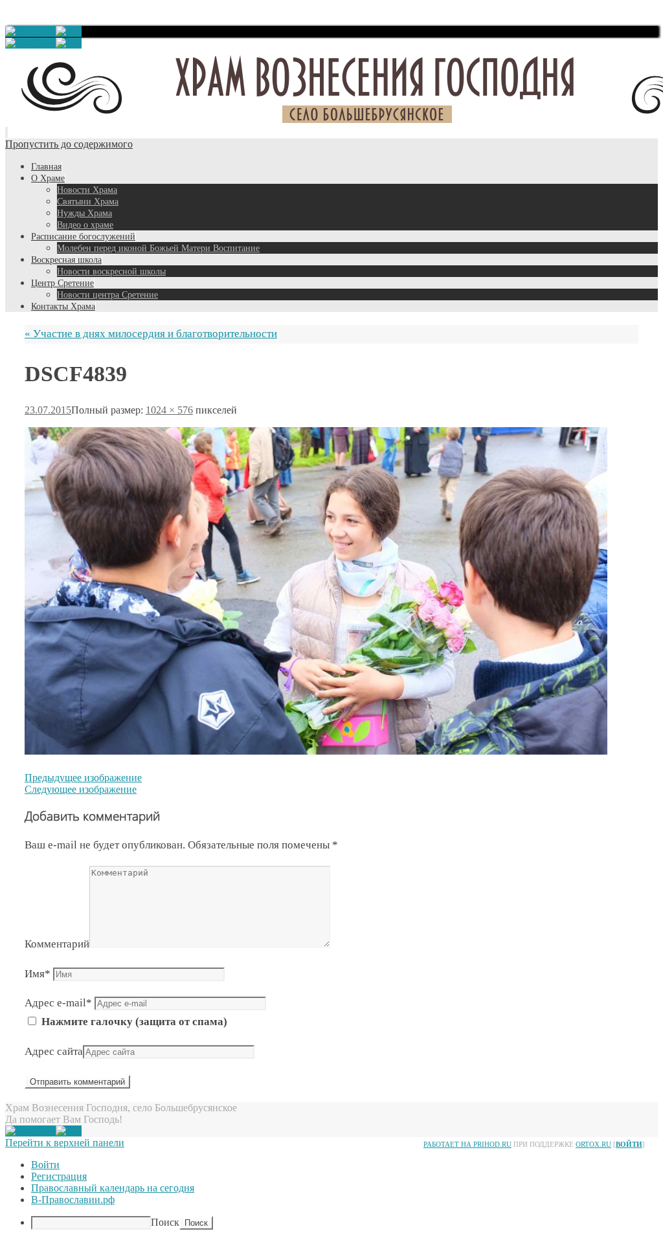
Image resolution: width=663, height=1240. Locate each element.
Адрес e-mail (58, 1003)
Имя (38, 974)
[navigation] (331, 1194)
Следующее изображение (81, 789)
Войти (629, 1144)
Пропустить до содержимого (69, 143)
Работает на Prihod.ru (467, 1144)
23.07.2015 (48, 409)
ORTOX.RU (593, 1144)
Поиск (165, 1222)
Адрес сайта (54, 1051)
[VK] (69, 31)
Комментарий (57, 944)
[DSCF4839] (316, 751)
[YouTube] (30, 31)
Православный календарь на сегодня (112, 1187)
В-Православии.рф (73, 1199)
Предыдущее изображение (83, 777)
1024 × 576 (169, 409)
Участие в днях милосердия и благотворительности (151, 333)
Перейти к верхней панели (64, 1142)
